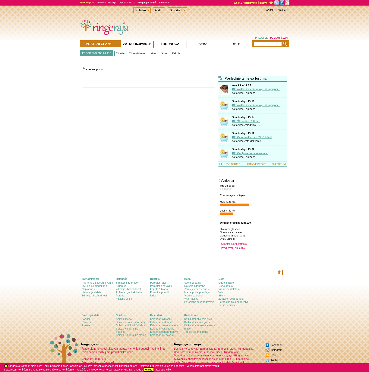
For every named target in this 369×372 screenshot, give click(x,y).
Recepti (86, 322)
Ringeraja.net (241, 358)
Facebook (276, 345)
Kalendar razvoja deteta (164, 325)
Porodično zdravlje (106, 2)
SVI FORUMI (279, 164)
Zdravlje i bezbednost (94, 295)
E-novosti (164, 2)
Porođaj (120, 295)
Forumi (269, 10)
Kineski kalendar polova (164, 331)
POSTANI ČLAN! (279, 37)
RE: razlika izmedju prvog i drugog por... (256, 89)
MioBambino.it (235, 362)
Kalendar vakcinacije (162, 328)
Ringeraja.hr (231, 352)
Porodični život (158, 282)
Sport (164, 53)
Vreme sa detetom (229, 289)
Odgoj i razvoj (226, 282)
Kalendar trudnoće (161, 322)
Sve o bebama (192, 282)
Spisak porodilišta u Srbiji (130, 322)
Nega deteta (225, 285)
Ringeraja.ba (245, 348)
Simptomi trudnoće (127, 282)
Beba (203, 44)
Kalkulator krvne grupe (197, 322)
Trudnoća (249, 93)
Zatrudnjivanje (252, 141)
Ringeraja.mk (242, 355)
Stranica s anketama (233, 243)
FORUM (175, 53)
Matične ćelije (124, 298)
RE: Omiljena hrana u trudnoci (250, 153)
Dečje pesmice (227, 305)
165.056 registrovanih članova (250, 2)
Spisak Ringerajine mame (131, 335)
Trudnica (121, 285)
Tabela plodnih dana (196, 331)
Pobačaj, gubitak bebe (129, 292)
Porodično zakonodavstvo (199, 302)
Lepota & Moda (127, 2)
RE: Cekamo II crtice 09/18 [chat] (252, 137)
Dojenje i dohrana (194, 285)
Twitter (274, 359)
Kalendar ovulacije (161, 319)
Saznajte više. (163, 369)
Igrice (153, 295)
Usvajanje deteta (91, 292)
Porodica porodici (160, 292)
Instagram (276, 350)
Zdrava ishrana (137, 53)
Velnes (153, 53)
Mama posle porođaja (197, 292)
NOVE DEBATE (232, 164)
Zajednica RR (252, 125)
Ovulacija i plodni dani (95, 285)
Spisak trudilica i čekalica (130, 325)
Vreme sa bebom (194, 295)
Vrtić (221, 292)
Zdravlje (120, 53)
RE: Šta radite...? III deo (246, 121)
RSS (273, 354)
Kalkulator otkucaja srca (198, 319)
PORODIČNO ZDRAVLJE (95, 53)
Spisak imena (124, 319)
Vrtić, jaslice (191, 298)
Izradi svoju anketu (232, 248)
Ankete (282, 10)
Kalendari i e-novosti (162, 335)
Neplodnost (88, 289)
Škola (221, 295)
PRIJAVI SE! (261, 37)
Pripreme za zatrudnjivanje (97, 282)
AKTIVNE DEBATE (256, 164)
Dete (235, 44)
